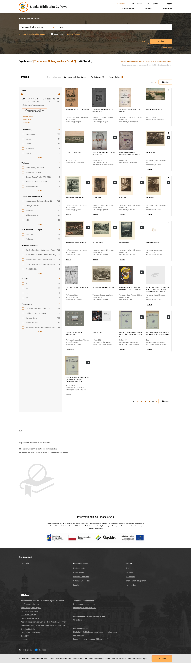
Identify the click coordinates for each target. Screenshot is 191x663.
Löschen (141, 41)
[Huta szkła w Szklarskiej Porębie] (101, 275)
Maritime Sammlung (81, 577)
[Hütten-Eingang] (101, 230)
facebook (43, 650)
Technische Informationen (31, 632)
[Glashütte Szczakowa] (74, 140)
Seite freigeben (152, 4)
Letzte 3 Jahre (26, 119)
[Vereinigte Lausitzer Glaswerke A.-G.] (74, 275)
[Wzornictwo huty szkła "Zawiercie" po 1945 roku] (101, 140)
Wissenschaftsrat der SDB (31, 618)
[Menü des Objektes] (88, 90)
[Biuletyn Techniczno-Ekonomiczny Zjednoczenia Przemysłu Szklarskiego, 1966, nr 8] (74, 365)
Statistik (24, 636)
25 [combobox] (103, 77)
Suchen (161, 41)
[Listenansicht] (121, 77)
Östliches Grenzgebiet (81, 581)
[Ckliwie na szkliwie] (155, 230)
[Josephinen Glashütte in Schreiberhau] (74, 320)
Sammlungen (128, 8)
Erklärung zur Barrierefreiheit (84, 608)
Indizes (148, 8)
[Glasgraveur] (155, 185)
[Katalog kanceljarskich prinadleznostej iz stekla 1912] (128, 140)
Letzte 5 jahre (26, 122)
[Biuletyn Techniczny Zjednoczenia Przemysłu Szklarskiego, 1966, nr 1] (155, 320)
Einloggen (168, 4)
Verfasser (129, 572)
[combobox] (114, 27)
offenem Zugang (73, 34)
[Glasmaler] (128, 185)
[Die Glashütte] (128, 230)
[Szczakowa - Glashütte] (155, 97)
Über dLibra (77, 620)
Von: (23, 99)
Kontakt (24, 640)
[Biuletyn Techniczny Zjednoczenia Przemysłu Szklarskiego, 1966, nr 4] (128, 320)
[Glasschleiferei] (155, 140)
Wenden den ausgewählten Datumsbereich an (34, 111)
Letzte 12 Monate (27, 117)
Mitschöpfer (130, 577)
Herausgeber (131, 585)
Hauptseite (25, 563)
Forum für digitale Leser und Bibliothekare (89, 639)
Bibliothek (167, 8)
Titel (127, 568)
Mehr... (40, 157)
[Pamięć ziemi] (101, 320)
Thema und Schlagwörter (136, 581)
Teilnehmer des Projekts (30, 611)
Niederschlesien (79, 568)
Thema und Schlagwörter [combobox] (31, 27)
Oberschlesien (78, 572)
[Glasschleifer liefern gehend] (74, 185)
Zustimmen (162, 659)
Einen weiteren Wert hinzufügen (32, 34)
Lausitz (76, 585)
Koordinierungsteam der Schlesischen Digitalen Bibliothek (43, 622)
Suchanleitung (166, 48)
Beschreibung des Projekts (31, 608)
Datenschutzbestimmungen (84, 604)
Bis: (44, 99)
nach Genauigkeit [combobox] (79, 77)
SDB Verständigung (28, 615)
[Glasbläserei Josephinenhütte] (74, 230)
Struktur (149, 169)
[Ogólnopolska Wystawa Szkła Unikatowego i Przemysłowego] (128, 275)
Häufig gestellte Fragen (30, 604)
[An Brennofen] (101, 185)
